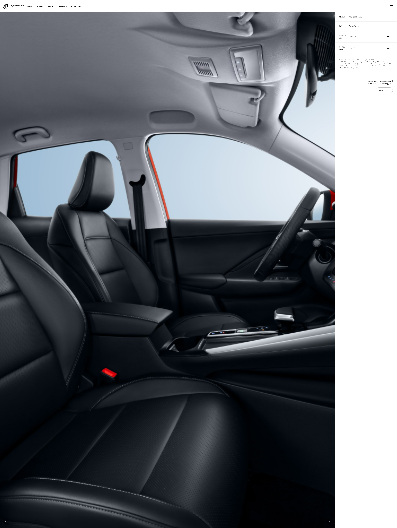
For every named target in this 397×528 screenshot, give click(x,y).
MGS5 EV (63, 6)
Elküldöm (383, 90)
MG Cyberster (76, 6)
